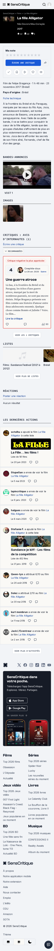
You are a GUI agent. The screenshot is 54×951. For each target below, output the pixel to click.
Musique (35, 826)
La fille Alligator (30, 13)
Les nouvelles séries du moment (38, 777)
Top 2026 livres (37, 792)
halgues (15, 510)
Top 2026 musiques (39, 833)
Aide (5, 887)
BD (5, 826)
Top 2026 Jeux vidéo (11, 793)
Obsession (9, 767)
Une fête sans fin (12, 836)
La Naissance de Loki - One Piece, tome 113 (12, 845)
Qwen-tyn (17, 574)
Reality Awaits (36, 845)
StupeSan (17, 472)
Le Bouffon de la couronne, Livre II (38, 806)
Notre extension (12, 881)
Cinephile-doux (32, 268)
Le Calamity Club (37, 798)
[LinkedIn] (43, 666)
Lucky (31, 770)
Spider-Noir (34, 765)
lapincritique (18, 491)
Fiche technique (12, 98)
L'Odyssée (9, 772)
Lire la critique (14, 318)
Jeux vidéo (12, 785)
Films (19, 13)
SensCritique (8, 13)
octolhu (15, 431)
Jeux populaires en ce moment (14, 818)
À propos (8, 870)
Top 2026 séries (37, 761)
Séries (33, 755)
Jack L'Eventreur (21, 630)
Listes (8, 343)
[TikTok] (37, 666)
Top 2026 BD (10, 831)
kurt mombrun (19, 612)
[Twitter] (19, 666)
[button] (49, 4)
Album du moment (38, 852)
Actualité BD (10, 853)
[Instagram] (31, 666)
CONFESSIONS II (38, 839)
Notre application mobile (17, 876)
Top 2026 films (11, 761)
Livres (33, 785)
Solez (14, 593)
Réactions (10, 391)
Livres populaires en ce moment (38, 816)
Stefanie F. (17, 529)
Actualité (8, 778)
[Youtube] (49, 666)
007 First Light (11, 799)
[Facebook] (25, 666)
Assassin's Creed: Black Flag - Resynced (13, 808)
